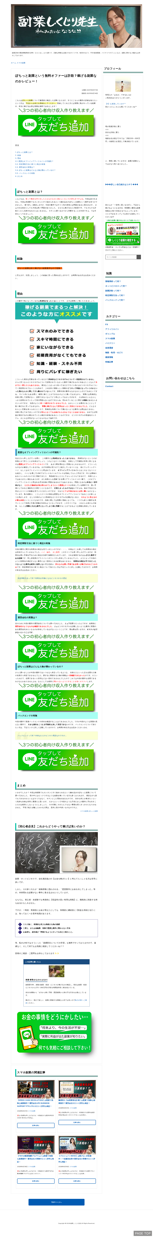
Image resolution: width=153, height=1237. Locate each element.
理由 (18, 158)
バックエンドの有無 (25, 173)
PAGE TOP (143, 1233)
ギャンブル (110, 334)
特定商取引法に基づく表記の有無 (30, 164)
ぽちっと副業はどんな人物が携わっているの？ (35, 170)
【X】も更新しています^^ (115, 104)
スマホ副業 (84, 811)
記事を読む (35, 1125)
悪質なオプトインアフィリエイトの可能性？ (34, 161)
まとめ (19, 176)
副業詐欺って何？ (113, 291)
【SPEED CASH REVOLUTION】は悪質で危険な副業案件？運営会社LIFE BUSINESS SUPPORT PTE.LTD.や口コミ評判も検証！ (35, 1103)
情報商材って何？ (113, 281)
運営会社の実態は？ (25, 167)
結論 (18, 155)
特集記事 (109, 362)
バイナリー (110, 343)
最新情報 (109, 357)
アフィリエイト (112, 329)
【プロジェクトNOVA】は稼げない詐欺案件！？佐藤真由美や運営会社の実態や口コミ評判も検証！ (76, 1159)
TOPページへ (56, 1202)
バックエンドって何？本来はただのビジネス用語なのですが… (42, 735)
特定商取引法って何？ (115, 295)
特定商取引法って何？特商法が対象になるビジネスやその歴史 (42, 578)
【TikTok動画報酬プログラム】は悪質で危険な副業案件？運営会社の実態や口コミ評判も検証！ (35, 1159)
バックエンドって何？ (115, 300)
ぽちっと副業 (93, 811)
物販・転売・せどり (114, 352)
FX (106, 324)
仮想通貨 (109, 348)
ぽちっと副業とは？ (24, 152)
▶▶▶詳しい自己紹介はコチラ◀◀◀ (121, 184)
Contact (109, 386)
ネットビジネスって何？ (116, 286)
